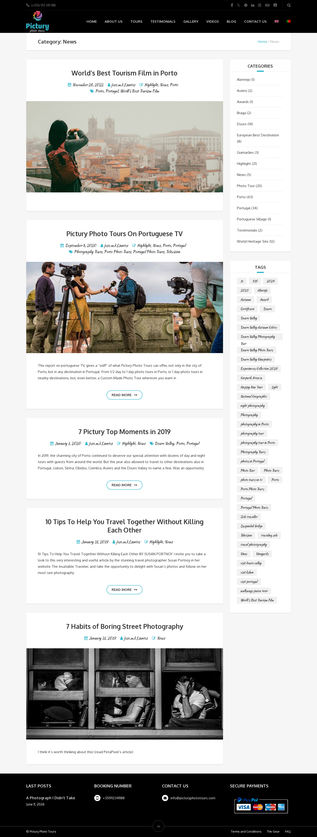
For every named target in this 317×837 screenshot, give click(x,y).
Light (275, 387)
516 (254, 281)
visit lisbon (246, 572)
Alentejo (243, 79)
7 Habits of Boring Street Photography (124, 626)
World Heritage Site (252, 241)
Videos (212, 21)
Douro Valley (164, 443)
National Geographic (253, 396)
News (164, 85)
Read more (122, 395)
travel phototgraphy (253, 544)
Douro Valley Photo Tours (256, 350)
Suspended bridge (251, 526)
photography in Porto (254, 424)
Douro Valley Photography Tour (257, 337)
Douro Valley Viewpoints (255, 359)
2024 (270, 281)
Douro (242, 124)
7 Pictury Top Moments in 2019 (124, 431)
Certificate (247, 309)
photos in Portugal (252, 461)
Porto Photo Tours (117, 251)
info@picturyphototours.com (193, 798)
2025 (244, 290)
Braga (241, 113)
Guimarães (245, 152)
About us (114, 21)
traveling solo (269, 535)
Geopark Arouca (251, 378)
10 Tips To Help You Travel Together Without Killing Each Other (124, 525)
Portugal (111, 91)
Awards (243, 102)
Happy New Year (251, 387)
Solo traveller (248, 516)
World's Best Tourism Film (139, 91)
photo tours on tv (251, 479)
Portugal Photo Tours (148, 251)
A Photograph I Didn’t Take (50, 798)
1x (241, 281)
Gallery (190, 21)
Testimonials (162, 21)
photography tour (252, 433)
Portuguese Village (252, 219)
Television (173, 251)
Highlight (151, 85)
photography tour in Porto (257, 442)
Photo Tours (271, 470)
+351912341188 (114, 798)
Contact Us (255, 21)
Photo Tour (246, 186)
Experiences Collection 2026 (258, 368)
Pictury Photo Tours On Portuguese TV (124, 233)
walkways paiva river (254, 591)
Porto (174, 85)
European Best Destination (258, 135)
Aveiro (242, 90)
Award (264, 299)
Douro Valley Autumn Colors (258, 327)
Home (92, 21)
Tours (136, 21)
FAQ (288, 831)
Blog (231, 21)
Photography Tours (88, 251)
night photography (252, 405)
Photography (249, 415)
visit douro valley (250, 563)
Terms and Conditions (246, 831)
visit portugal (248, 581)
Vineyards (262, 554)
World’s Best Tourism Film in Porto (124, 73)
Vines (243, 554)
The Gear (273, 831)
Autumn (245, 299)
